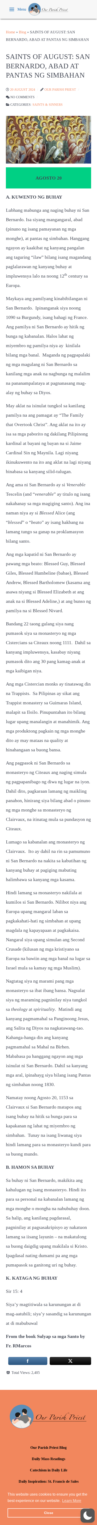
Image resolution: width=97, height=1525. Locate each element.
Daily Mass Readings (48, 1459)
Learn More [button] (71, 1501)
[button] (17, 9)
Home (10, 32)
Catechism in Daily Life (48, 1470)
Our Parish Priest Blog (48, 1448)
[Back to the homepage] (48, 9)
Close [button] (48, 1513)
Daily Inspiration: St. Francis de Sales (49, 1481)
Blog (22, 32)
